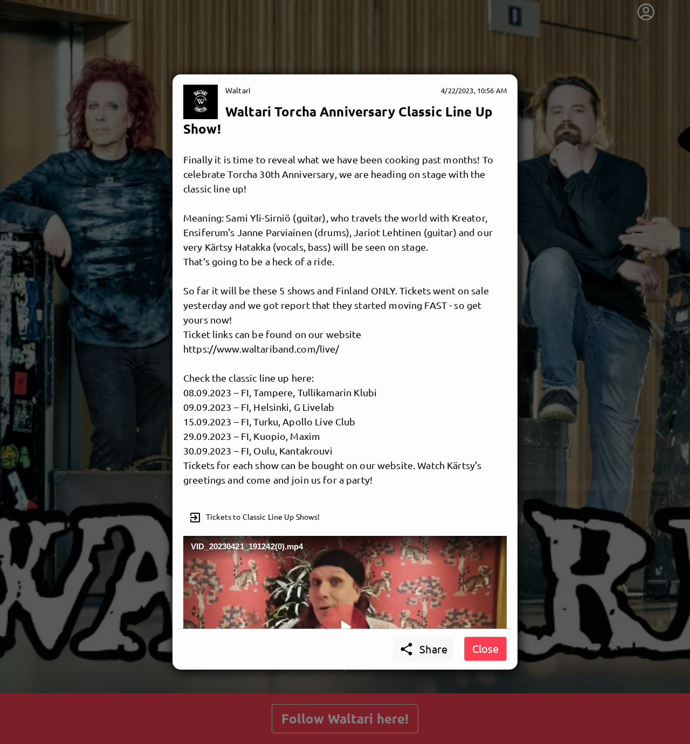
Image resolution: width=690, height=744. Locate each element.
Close (485, 648)
